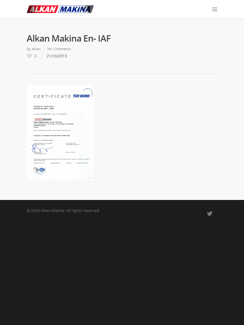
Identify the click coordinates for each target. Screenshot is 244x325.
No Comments (59, 48)
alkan (36, 48)
